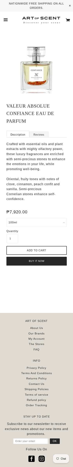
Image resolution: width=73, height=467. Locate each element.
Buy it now (36, 261)
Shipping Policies (37, 389)
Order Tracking (36, 405)
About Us (36, 328)
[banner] (41, 17)
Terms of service (36, 394)
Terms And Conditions (36, 373)
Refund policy (36, 399)
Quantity (12, 231)
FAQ (36, 349)
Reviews (38, 134)
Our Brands (36, 333)
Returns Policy (36, 378)
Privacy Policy (36, 367)
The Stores (36, 344)
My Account (36, 338)
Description (18, 134)
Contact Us (36, 383)
